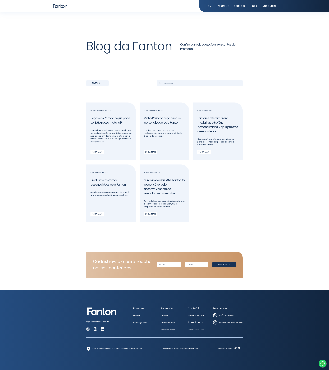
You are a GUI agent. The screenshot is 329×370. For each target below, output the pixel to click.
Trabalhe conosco (196, 330)
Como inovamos (168, 330)
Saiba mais (97, 152)
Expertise (164, 315)
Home (210, 6)
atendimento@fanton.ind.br (231, 322)
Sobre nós (239, 6)
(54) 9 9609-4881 (226, 315)
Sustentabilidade (168, 322)
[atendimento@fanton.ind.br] (215, 322)
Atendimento (270, 6)
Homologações (140, 322)
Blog (254, 6)
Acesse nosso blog (196, 315)
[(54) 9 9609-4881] (215, 315)
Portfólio (223, 6)
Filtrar (96, 83)
